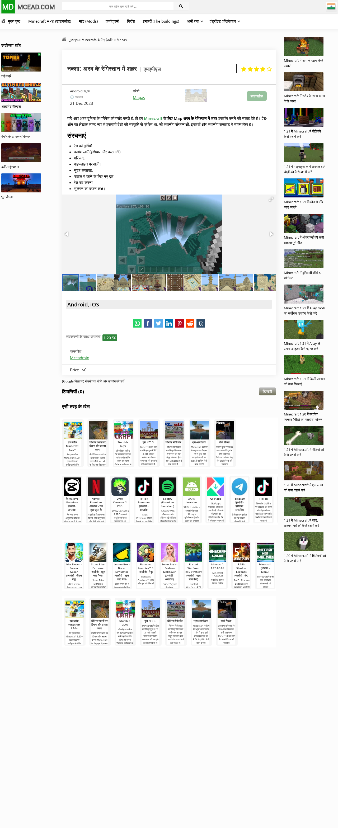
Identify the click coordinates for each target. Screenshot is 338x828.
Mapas (139, 97)
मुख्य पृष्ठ (14, 21)
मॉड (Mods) (88, 21)
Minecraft (153, 118)
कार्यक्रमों (112, 21)
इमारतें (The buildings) (161, 21)
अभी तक (193, 21)
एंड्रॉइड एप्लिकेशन (223, 21)
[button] (271, 199)
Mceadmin (79, 357)
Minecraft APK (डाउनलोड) (49, 21)
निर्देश (131, 21)
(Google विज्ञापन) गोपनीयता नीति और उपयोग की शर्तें (93, 381)
